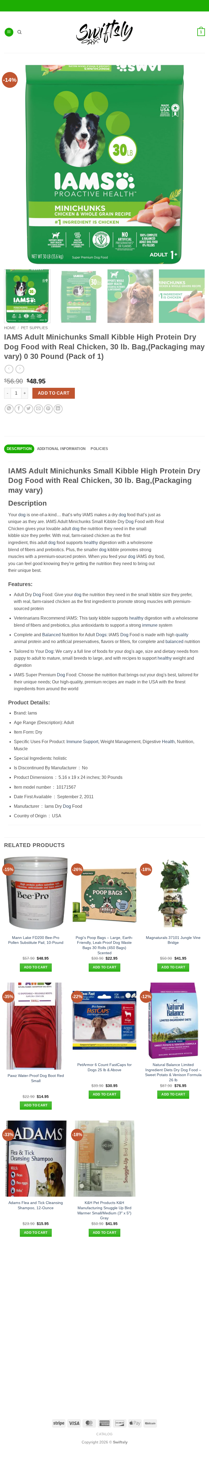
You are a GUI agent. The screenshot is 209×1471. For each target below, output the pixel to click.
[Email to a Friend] (38, 408)
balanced (174, 641)
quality (182, 634)
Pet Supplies (34, 328)
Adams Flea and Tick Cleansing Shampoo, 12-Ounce (35, 1205)
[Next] (197, 296)
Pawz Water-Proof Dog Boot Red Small (36, 1078)
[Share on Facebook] (18, 408)
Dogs (101, 634)
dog (22, 514)
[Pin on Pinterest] (48, 408)
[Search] (19, 32)
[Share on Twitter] (28, 408)
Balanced (51, 634)
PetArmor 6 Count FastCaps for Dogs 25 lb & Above (104, 1067)
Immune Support (82, 741)
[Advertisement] (104, 1286)
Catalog (104, 1434)
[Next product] (9, 369)
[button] (9, 32)
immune (150, 625)
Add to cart (54, 393)
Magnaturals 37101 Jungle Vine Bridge (173, 940)
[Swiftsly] (104, 32)
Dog (129, 521)
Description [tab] (19, 449)
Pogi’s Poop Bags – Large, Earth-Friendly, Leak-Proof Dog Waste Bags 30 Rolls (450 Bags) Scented (104, 945)
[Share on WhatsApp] (9, 408)
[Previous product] (20, 369)
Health (168, 741)
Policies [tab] (99, 449)
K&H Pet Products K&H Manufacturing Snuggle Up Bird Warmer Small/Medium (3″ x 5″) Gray (104, 1210)
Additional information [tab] (61, 449)
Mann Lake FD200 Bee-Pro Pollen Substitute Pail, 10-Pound (35, 940)
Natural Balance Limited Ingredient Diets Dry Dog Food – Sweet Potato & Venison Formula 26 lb (173, 1072)
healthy (91, 542)
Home (10, 328)
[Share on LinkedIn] (58, 408)
